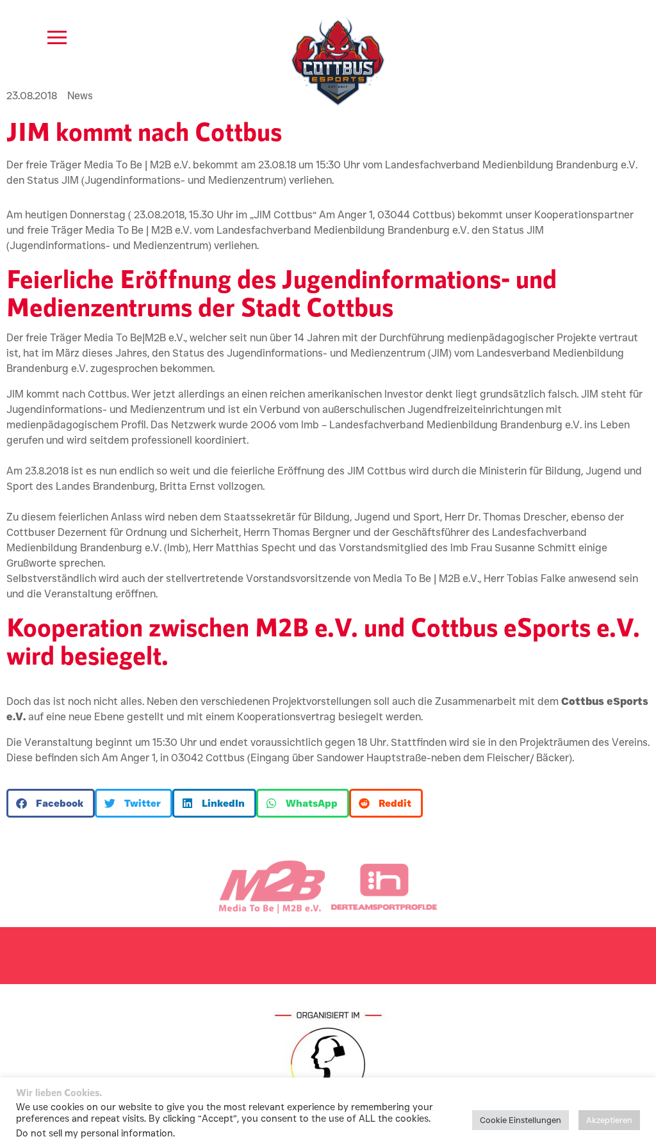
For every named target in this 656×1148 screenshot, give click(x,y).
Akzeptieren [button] (609, 1120)
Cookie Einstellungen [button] (520, 1120)
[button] (50, 803)
